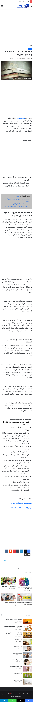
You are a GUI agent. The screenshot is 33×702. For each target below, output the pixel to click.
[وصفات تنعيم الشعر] (27, 655)
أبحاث (25, 45)
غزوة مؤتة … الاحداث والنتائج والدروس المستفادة (13, 634)
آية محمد (29, 58)
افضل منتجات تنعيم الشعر (16, 667)
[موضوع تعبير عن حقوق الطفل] (8, 581)
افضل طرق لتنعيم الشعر (16, 660)
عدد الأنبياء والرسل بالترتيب (16, 673)
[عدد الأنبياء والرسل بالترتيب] (27, 675)
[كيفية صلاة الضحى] (27, 682)
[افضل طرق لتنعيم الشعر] (27, 662)
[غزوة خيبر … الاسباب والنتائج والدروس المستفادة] (27, 621)
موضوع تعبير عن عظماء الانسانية (21, 508)
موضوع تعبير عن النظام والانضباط (10, 603)
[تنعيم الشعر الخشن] (27, 642)
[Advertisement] (16, 26)
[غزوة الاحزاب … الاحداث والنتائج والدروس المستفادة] (27, 628)
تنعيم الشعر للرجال (18, 646)
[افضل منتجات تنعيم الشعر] (27, 669)
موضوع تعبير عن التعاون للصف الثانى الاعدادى (25, 588)
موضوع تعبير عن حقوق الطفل (9, 587)
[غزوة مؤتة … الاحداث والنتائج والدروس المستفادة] (27, 635)
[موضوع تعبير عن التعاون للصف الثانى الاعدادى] (24, 581)
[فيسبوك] (28, 551)
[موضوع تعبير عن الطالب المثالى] (24, 597)
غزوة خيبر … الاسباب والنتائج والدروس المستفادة (13, 620)
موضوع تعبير (21, 118)
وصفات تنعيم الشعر (17, 653)
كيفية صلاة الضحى (18, 680)
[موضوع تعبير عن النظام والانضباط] (8, 597)
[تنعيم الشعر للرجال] (27, 648)
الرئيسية (29, 45)
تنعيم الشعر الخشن (18, 640)
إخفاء (18, 196)
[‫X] (25, 551)
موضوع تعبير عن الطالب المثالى (24, 602)
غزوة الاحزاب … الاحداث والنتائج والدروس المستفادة (13, 627)
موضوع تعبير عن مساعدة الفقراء (21, 503)
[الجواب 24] (23, 6)
